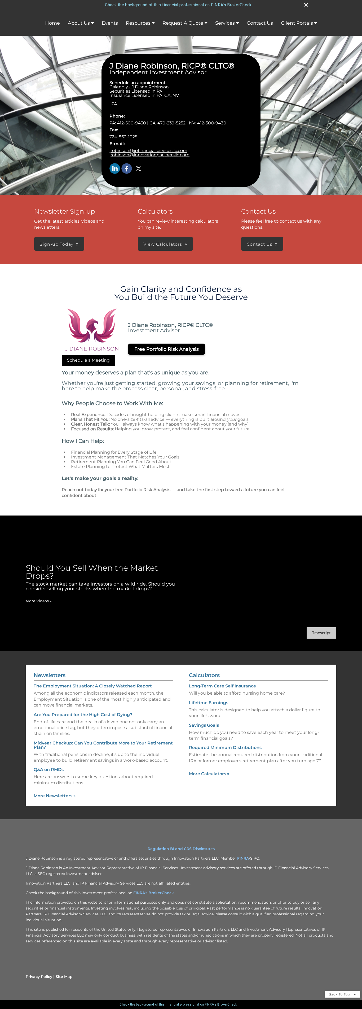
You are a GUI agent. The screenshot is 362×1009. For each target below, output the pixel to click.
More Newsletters (55, 795)
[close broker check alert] (306, 5)
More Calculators (209, 773)
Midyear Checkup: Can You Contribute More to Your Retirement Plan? (103, 745)
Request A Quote (182, 23)
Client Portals (297, 23)
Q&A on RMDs (49, 769)
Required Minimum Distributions (225, 747)
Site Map (64, 976)
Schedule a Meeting (88, 360)
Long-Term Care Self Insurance (222, 685)
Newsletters (49, 675)
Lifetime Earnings (208, 702)
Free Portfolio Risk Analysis (166, 349)
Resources (138, 23)
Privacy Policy (39, 976)
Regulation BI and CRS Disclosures (181, 848)
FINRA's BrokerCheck (153, 892)
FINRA (243, 858)
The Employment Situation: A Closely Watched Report (93, 685)
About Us (79, 23)
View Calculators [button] (162, 244)
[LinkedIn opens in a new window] (114, 169)
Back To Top (340, 994)
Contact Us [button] (259, 244)
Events (110, 23)
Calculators (204, 675)
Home (52, 23)
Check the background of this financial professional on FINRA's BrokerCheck (178, 4)
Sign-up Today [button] (56, 244)
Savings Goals (204, 725)
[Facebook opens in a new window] (126, 169)
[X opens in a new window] (138, 169)
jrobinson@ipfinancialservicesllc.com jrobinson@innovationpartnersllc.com (149, 152)
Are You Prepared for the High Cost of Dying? (83, 714)
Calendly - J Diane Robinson (139, 86)
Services (225, 23)
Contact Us (260, 23)
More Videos (39, 601)
